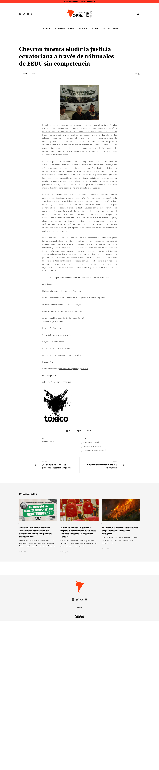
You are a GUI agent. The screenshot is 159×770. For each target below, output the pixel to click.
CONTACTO (95, 28)
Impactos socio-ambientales (91, 446)
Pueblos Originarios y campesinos (93, 450)
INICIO (79, 607)
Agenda (115, 28)
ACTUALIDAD (59, 28)
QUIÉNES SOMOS (46, 28)
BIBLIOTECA (83, 28)
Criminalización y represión (91, 442)
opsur (25, 74)
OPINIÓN (71, 28)
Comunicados (48, 442)
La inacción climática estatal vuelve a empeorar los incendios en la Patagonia (120, 530)
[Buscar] (138, 14)
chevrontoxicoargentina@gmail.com (73, 368)
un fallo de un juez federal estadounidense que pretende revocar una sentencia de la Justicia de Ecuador (79, 131)
